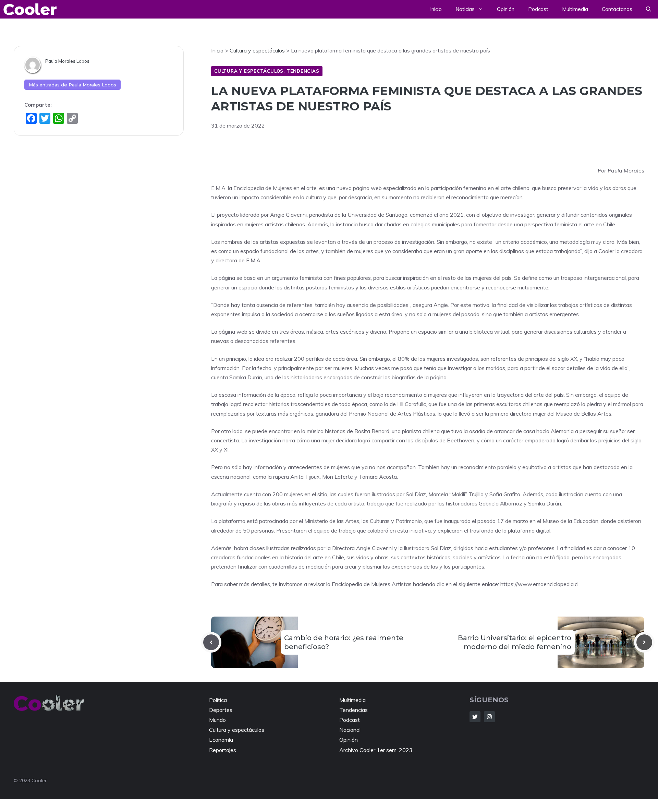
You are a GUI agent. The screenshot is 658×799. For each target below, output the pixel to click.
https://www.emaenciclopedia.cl (538, 584)
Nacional (350, 729)
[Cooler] (30, 9)
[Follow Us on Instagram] (489, 716)
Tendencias (303, 71)
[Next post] (644, 642)
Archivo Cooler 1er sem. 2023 (376, 750)
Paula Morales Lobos (67, 61)
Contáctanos (617, 9)
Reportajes (222, 750)
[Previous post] (211, 642)
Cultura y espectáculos (248, 71)
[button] (648, 9)
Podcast (538, 9)
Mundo (217, 719)
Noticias (465, 9)
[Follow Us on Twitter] (475, 716)
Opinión (505, 9)
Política (218, 699)
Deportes (220, 709)
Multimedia (575, 9)
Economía (221, 739)
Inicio (436, 9)
